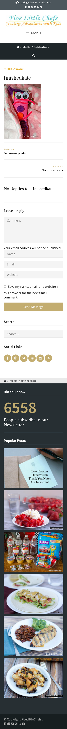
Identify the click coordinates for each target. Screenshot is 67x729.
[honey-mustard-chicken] (33, 636)
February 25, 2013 (15, 68)
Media (26, 47)
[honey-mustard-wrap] (33, 594)
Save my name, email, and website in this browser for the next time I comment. (31, 292)
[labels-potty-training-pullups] (33, 552)
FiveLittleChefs (31, 719)
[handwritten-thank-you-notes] (33, 468)
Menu (35, 32)
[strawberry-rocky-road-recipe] (33, 510)
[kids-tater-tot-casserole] (33, 678)
